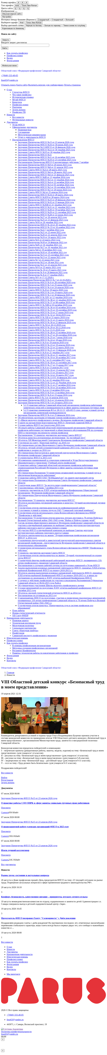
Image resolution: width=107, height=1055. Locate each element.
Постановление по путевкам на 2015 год (37, 595)
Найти (4, 48)
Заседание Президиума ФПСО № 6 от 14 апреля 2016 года (45, 400)
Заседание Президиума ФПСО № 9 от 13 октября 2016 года (46, 392)
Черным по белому (34, 25)
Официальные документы (24, 127)
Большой (69, 20)
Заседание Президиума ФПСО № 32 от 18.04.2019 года (44, 315)
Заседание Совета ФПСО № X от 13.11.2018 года (41, 330)
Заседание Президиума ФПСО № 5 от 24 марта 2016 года (45, 402)
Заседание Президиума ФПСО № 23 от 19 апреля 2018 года (46, 345)
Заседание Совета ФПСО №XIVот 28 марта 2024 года (43, 197)
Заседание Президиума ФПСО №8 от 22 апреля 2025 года (45, 167)
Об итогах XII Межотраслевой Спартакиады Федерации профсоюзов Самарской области (60, 440)
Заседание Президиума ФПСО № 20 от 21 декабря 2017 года (47, 355)
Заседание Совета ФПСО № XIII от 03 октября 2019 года (45, 305)
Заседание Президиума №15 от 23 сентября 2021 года (43, 255)
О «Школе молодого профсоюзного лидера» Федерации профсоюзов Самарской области (60, 420)
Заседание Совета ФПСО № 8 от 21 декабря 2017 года (43, 352)
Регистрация (7, 780)
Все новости (18, 117)
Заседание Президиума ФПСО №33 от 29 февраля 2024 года (46, 200)
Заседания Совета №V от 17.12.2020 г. (36, 277)
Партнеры (17, 107)
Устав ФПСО (18, 125)
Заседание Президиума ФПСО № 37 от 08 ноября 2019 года (46, 302)
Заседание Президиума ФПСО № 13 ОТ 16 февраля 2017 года (47, 377)
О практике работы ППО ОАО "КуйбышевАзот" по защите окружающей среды (56, 478)
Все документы (8, 864)
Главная (10, 672)
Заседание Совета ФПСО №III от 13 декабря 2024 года (44, 177)
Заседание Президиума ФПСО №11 (35, 155)
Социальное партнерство (24, 628)
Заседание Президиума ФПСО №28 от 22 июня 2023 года (45, 215)
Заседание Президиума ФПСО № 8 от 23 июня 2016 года (45, 395)
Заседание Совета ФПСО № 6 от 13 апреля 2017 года (43, 367)
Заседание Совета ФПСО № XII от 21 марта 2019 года (43, 317)
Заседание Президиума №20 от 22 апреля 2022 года (42, 235)
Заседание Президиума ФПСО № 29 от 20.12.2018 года (44, 327)
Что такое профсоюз (21, 94)
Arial (17, 5)
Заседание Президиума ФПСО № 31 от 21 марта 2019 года (46, 320)
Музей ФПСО (19, 99)
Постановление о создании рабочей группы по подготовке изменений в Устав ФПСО (59, 565)
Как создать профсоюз (17, 53)
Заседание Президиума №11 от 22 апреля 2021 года (42, 265)
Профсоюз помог (15, 55)
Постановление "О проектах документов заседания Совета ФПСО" (50, 435)
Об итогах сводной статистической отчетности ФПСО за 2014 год (49, 593)
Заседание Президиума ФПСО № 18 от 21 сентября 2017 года (47, 362)
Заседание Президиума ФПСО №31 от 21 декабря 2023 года (46, 207)
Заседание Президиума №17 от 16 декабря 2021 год (42, 247)
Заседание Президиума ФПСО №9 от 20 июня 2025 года (45, 165)
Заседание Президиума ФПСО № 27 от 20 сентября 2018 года (47, 335)
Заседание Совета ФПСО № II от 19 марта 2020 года (43, 290)
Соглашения (24, 132)
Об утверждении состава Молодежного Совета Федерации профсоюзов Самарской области (61, 445)
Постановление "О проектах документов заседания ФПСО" (46, 500)
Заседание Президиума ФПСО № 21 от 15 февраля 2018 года (47, 350)
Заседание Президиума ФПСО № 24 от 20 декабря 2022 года (47, 225)
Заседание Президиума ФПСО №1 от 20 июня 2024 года (45, 190)
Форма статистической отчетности (28, 613)
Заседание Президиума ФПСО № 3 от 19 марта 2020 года (45, 292)
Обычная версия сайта (11, 14)
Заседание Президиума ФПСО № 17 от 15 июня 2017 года (45, 365)
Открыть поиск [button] (8, 85)
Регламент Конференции (24, 650)
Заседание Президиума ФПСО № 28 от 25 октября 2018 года (47, 332)
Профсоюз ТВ (19, 112)
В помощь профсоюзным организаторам (31, 645)
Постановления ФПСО (23, 140)
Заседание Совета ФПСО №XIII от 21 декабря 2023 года (44, 205)
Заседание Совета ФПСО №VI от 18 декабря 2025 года (44, 152)
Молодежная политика (23, 625)
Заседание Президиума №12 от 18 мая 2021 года (41, 262)
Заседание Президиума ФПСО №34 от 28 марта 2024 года (45, 195)
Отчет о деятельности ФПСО (32, 137)
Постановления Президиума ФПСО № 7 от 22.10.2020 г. (44, 280)
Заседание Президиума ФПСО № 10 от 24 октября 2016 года (47, 387)
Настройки (6, 17)
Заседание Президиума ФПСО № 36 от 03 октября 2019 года (47, 307)
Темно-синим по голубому (74, 25)
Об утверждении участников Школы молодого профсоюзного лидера (51, 585)
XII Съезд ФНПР (20, 615)
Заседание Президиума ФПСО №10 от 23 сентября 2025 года (47, 160)
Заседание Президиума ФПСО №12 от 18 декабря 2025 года (46, 150)
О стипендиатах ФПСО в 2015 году (35, 458)
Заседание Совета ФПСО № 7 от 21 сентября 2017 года (44, 360)
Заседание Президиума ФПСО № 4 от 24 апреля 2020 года (45, 287)
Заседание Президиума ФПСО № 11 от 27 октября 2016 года (46, 385)
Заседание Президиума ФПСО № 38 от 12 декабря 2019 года (47, 300)
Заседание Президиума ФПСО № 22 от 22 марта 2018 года (46, 347)
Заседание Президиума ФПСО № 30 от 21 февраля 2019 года (47, 322)
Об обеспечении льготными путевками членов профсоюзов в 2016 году (52, 417)
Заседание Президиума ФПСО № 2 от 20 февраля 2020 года (46, 295)
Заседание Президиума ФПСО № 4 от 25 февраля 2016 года (46, 415)
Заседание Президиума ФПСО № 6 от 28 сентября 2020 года (46, 282)
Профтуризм (18, 633)
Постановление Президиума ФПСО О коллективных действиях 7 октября (53, 162)
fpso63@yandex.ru (9, 80)
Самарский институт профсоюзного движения (34, 635)
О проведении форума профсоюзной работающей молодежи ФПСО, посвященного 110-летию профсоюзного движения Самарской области (60, 561)
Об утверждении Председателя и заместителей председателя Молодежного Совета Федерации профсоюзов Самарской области (57, 454)
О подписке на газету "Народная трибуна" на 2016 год (44, 443)
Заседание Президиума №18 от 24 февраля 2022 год (42, 242)
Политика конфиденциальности (16, 1031)
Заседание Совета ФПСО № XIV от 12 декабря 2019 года (45, 297)
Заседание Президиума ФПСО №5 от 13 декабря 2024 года (46, 180)
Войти (4, 777)
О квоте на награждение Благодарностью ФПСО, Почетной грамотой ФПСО (55, 422)
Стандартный (43, 20)
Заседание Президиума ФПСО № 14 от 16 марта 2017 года (46, 375)
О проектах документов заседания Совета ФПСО (41, 553)
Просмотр (6, 808)
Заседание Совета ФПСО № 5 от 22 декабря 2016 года (43, 380)
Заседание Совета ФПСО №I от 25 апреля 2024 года (42, 192)
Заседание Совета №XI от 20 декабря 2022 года (40, 222)
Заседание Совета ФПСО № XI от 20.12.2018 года (41, 325)
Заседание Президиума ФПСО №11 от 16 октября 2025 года (46, 157)
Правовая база (24, 130)
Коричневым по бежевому (13, 28)
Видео (10, 58)
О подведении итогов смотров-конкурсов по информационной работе (51, 508)
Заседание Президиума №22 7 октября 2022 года (41, 230)
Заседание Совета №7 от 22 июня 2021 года (38, 260)
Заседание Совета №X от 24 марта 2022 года (39, 240)
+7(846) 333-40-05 (9, 75)
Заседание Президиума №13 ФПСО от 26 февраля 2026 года (46, 147)
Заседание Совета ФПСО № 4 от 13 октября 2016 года (43, 390)
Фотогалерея (13, 60)
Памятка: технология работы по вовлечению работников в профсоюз (45, 653)
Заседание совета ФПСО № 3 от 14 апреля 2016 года (43, 397)
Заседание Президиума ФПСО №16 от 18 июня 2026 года (45, 145)
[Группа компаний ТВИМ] (53, 1003)
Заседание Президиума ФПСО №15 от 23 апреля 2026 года (46, 142)
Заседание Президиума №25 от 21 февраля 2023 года (43, 220)
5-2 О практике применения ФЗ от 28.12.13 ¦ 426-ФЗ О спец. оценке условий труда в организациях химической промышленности (63, 411)
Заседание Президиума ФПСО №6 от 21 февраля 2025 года (46, 175)
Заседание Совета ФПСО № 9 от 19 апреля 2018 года (43, 342)
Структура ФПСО (21, 92)
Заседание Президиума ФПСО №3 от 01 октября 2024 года (46, 185)
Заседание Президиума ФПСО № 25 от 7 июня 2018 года (45, 337)
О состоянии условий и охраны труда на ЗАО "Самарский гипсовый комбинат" (56, 510)
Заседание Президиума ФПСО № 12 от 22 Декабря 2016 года (47, 382)
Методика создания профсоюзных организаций (35, 648)
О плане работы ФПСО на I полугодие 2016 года (41, 425)
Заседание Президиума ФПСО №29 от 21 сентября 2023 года (47, 212)
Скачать (5, 812)
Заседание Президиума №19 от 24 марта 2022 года (42, 237)
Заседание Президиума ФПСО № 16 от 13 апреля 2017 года (46, 370)
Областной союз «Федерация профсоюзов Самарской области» (31, 71)
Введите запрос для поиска (14, 42)
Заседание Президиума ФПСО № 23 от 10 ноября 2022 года (46, 227)
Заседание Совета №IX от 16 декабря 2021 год (40, 245)
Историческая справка (23, 97)
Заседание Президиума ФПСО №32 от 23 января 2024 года (46, 202)
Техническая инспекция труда (26, 623)
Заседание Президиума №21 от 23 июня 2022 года (41, 232)
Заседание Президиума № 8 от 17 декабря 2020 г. (41, 275)
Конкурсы (17, 102)
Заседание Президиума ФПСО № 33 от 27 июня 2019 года (45, 312)
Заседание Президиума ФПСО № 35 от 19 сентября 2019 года (47, 310)
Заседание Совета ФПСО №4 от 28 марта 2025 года (42, 170)
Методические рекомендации (32, 135)
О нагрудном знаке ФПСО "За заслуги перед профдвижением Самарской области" (57, 485)
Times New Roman (29, 5)
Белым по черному (53, 25)
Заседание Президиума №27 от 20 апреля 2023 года (42, 217)
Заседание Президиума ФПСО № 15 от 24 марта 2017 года (46, 372)
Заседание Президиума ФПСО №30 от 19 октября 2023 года (46, 210)
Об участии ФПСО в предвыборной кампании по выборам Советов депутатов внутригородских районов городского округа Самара (55, 531)
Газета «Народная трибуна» (25, 630)
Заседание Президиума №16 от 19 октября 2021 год (42, 252)
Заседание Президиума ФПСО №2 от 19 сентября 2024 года (46, 187)
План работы (18, 610)
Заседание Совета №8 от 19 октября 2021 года (40, 250)
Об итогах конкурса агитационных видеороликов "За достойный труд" (52, 438)
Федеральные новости (22, 120)
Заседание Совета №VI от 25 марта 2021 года (39, 267)
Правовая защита (20, 620)
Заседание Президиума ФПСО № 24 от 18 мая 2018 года (44, 340)
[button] (9, 89)
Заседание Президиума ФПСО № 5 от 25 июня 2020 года (45, 285)
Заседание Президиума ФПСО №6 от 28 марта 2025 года (45, 172)
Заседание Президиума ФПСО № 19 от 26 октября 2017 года (47, 357)
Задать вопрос (19, 110)
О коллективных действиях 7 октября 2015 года (40, 488)
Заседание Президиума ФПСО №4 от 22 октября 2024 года (46, 182)
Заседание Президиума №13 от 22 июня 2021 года (41, 257)
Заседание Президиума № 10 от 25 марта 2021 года (42, 270)
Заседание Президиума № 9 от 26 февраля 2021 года (42, 272)
